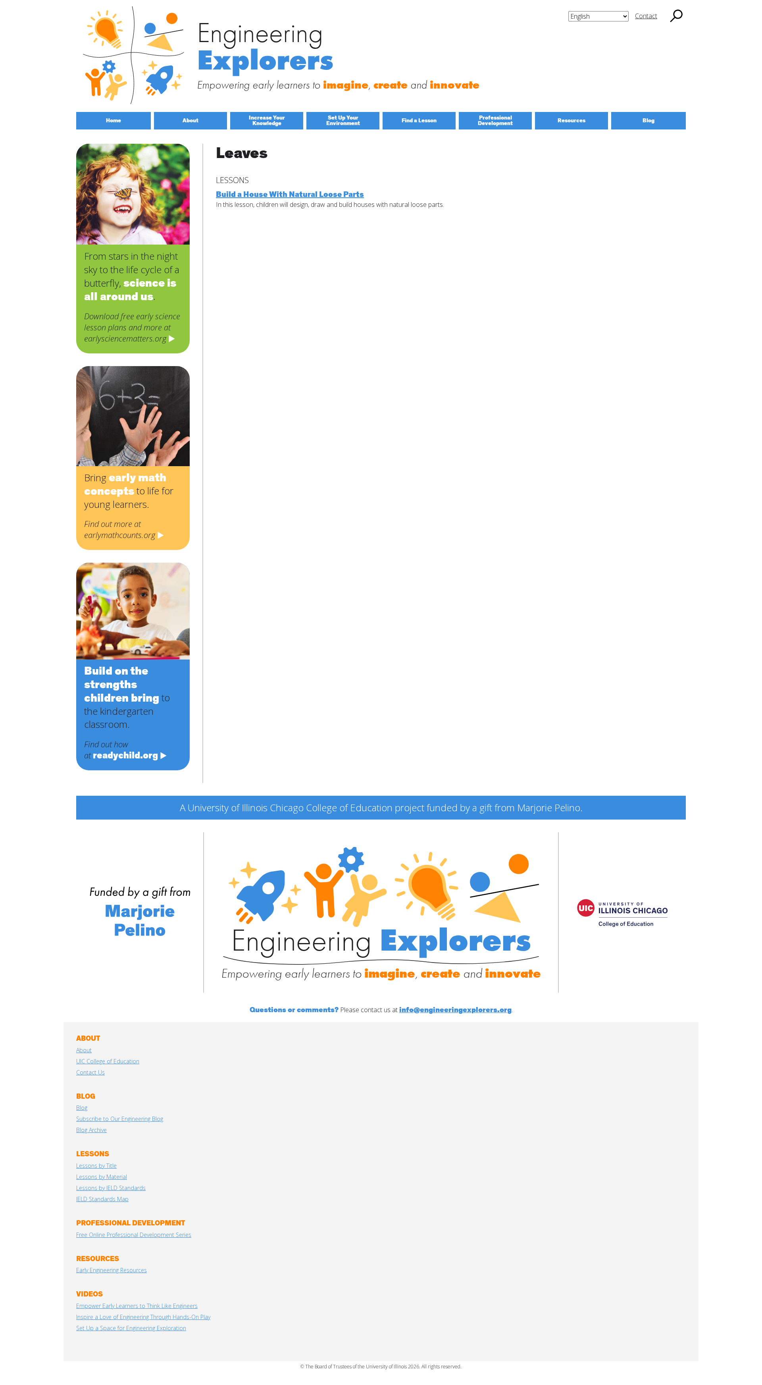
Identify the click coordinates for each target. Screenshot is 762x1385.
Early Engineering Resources (111, 1270)
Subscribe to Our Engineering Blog (119, 1119)
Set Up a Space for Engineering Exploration (131, 1328)
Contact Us (90, 1072)
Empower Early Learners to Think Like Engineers (137, 1306)
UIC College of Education (107, 1061)
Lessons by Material (101, 1177)
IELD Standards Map (102, 1199)
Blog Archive (91, 1130)
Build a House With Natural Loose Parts (290, 194)
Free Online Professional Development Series (133, 1234)
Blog (81, 1107)
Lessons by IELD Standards (111, 1188)
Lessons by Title (96, 1165)
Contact (646, 16)
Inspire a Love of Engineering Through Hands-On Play (143, 1317)
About (84, 1050)
